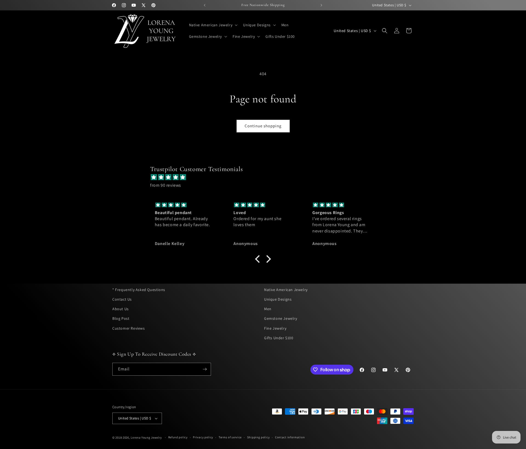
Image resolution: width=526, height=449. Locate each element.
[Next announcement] (321, 5)
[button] (213, 25)
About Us (120, 308)
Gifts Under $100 (278, 337)
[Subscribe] (205, 369)
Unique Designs (277, 299)
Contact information (290, 437)
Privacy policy (203, 437)
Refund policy (178, 437)
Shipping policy (258, 437)
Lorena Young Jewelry (146, 437)
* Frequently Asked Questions (138, 289)
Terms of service (230, 437)
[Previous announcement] (205, 5)
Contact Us (122, 299)
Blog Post (120, 318)
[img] (265, 177)
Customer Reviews (128, 328)
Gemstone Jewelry (280, 318)
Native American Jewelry (286, 289)
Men (267, 308)
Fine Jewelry (275, 328)
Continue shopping (263, 125)
